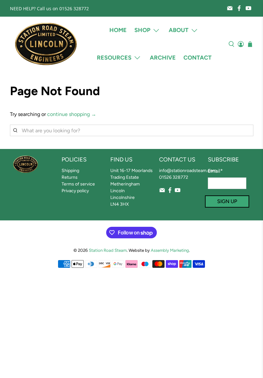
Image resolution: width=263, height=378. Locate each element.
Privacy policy (75, 190)
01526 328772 (173, 177)
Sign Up (227, 201)
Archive (163, 57)
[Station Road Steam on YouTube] (248, 8)
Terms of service (78, 184)
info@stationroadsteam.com (187, 170)
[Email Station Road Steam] (230, 8)
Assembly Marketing (170, 250)
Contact (197, 57)
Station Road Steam (108, 250)
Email (215, 171)
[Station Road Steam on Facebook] (239, 8)
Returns (70, 177)
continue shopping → (71, 114)
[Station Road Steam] (46, 44)
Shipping (70, 170)
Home (118, 30)
